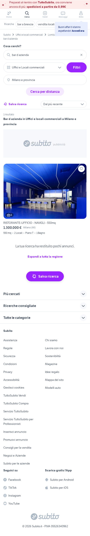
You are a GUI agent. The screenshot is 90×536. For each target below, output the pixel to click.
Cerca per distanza (45, 91)
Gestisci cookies (13, 387)
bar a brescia (25, 24)
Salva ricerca (18, 104)
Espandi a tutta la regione (45, 256)
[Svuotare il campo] (81, 55)
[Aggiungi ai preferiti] (81, 168)
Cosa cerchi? (12, 46)
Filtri (76, 67)
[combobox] (45, 55)
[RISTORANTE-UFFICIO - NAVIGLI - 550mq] (45, 199)
